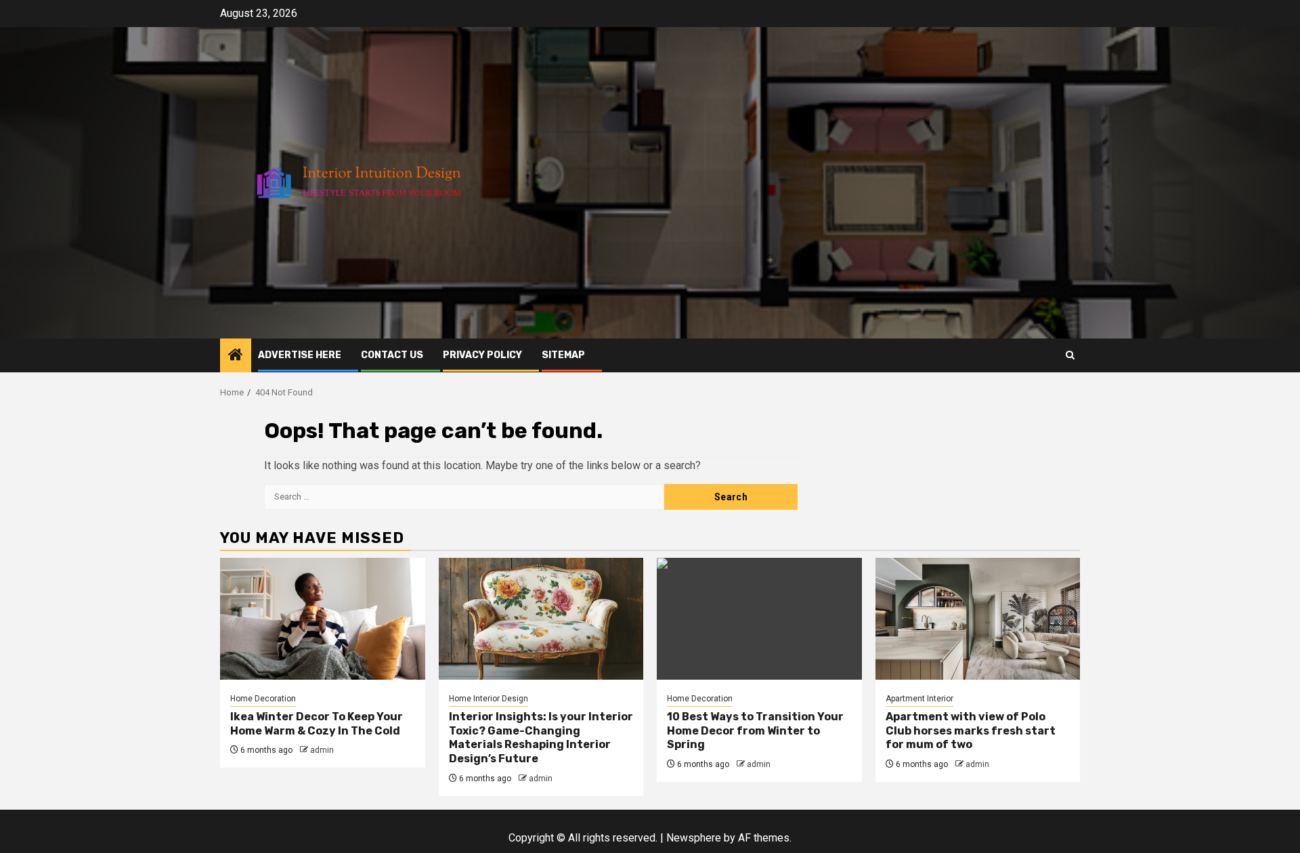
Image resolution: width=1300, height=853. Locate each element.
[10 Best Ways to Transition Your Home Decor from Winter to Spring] (759, 619)
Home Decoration (263, 698)
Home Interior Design (488, 698)
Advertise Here (299, 355)
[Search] (1070, 355)
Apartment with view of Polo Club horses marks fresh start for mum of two (971, 730)
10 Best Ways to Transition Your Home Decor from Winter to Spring (755, 730)
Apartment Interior (919, 698)
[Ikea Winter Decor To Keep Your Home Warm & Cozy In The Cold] (322, 619)
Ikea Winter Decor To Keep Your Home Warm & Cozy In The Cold (316, 723)
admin (322, 750)
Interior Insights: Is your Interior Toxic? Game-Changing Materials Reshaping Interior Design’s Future (541, 737)
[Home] (235, 356)
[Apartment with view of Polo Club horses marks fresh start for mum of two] (978, 619)
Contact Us (392, 355)
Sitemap (563, 355)
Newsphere (693, 837)
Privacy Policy (482, 355)
